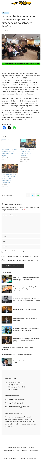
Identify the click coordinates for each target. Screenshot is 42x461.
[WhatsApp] (38, 195)
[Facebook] (28, 195)
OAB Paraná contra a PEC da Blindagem (25, 309)
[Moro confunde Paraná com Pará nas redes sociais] (7, 362)
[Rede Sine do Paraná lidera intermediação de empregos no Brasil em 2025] (7, 279)
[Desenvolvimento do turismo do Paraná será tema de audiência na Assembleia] (10, 168)
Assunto (5, 12)
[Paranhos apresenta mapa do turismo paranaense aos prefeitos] (28, 143)
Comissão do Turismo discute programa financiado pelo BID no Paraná (9, 152)
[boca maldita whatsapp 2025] (21, 64)
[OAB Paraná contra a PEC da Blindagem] (7, 309)
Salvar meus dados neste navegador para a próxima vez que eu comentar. (22, 252)
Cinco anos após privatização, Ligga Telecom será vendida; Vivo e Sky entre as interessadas (26, 289)
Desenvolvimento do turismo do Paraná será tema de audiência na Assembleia (9, 178)
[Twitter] (33, 195)
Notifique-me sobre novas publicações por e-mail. (20, 260)
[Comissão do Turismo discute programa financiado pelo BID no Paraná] (10, 143)
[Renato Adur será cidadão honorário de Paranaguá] (7, 320)
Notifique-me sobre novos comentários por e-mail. (21, 257)
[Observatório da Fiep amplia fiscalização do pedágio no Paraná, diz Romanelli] (7, 340)
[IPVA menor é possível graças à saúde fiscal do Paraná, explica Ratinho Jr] (7, 330)
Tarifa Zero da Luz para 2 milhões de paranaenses (17, 354)
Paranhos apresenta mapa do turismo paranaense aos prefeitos (27, 152)
